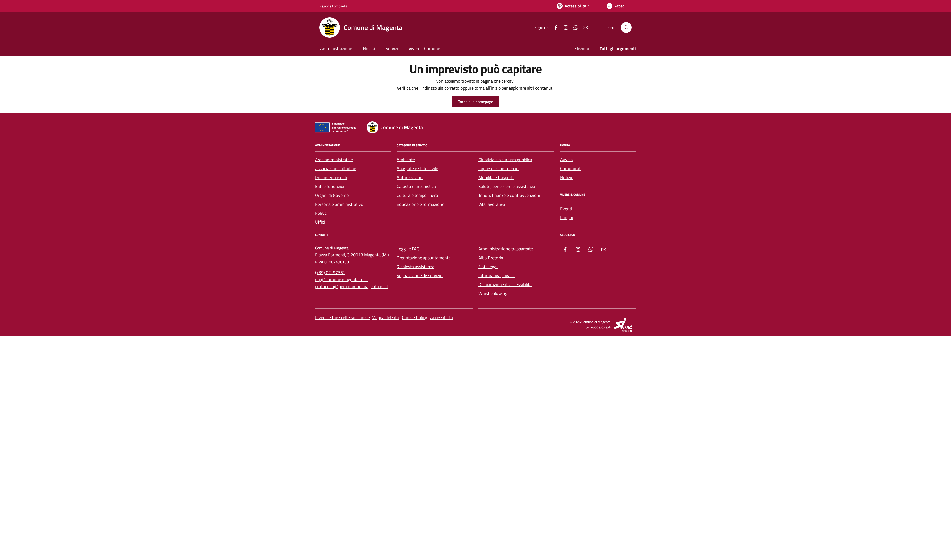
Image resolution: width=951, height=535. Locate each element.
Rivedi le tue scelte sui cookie (342, 317)
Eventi (566, 208)
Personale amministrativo (339, 204)
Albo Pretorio (490, 257)
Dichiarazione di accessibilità (505, 284)
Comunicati (570, 168)
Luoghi (566, 217)
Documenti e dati (331, 177)
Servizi (392, 48)
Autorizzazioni (410, 177)
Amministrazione (336, 48)
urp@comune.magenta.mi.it (341, 279)
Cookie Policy (414, 317)
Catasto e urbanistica (416, 186)
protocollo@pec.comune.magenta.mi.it (351, 286)
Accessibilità (441, 317)
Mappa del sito (385, 317)
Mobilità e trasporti (496, 177)
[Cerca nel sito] (626, 27)
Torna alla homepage (475, 102)
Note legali (488, 266)
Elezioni (581, 48)
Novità (369, 48)
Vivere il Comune (424, 48)
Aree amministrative (334, 159)
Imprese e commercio (498, 168)
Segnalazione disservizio (420, 275)
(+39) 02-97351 (330, 272)
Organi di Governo (332, 195)
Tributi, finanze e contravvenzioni (509, 195)
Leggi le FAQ (408, 248)
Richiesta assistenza (415, 266)
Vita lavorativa (491, 204)
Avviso (566, 159)
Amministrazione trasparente (505, 248)
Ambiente (406, 159)
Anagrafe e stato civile (417, 168)
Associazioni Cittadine (335, 168)
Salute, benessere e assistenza (506, 186)
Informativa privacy (496, 275)
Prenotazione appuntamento (424, 257)
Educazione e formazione (420, 204)
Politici (321, 213)
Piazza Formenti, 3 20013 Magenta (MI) (352, 254)
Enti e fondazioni (331, 186)
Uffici (320, 222)
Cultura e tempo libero (417, 195)
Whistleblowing (492, 293)
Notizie (566, 177)
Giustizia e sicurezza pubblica (505, 159)
